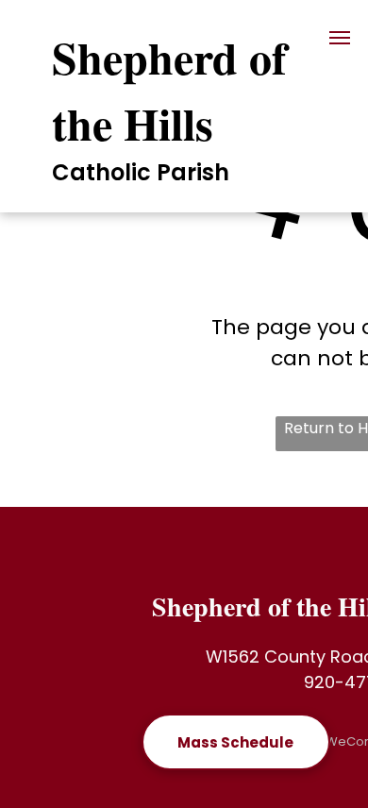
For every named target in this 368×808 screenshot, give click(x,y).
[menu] (340, 38)
